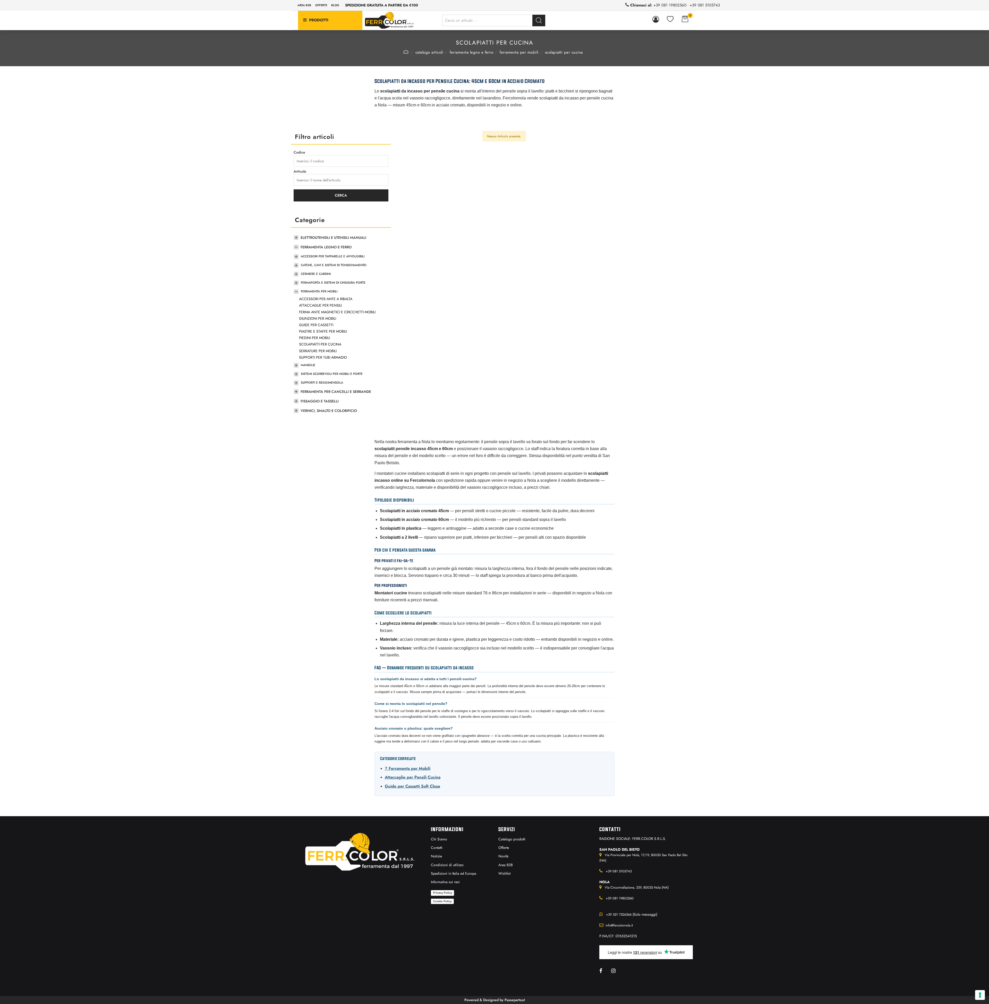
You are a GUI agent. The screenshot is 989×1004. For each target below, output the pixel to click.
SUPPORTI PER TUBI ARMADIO (323, 357)
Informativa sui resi (445, 881)
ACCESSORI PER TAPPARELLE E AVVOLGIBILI (332, 256)
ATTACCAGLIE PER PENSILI (320, 305)
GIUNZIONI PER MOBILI (317, 318)
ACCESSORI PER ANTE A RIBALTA (325, 298)
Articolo (300, 171)
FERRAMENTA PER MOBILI (519, 52)
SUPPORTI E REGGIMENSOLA (322, 382)
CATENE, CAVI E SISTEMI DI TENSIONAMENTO (333, 265)
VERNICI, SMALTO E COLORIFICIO (329, 410)
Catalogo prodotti (511, 839)
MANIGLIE (308, 365)
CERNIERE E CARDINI (316, 274)
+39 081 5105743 (705, 5)
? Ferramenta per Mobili (407, 768)
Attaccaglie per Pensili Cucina (412, 777)
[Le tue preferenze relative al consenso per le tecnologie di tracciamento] (980, 995)
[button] (538, 20)
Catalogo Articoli (429, 52)
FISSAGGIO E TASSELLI (320, 401)
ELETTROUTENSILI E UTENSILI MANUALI (333, 237)
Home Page (406, 51)
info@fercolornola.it (619, 925)
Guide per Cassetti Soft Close (412, 786)
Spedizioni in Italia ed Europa (453, 873)
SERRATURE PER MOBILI (318, 350)
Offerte (321, 5)
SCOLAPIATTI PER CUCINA (564, 52)
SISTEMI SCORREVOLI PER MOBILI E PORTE (332, 374)
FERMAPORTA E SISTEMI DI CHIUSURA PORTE (333, 282)
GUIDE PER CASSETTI (316, 324)
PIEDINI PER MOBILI (314, 337)
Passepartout (515, 999)
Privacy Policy (442, 893)
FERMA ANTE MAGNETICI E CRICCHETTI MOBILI (337, 312)
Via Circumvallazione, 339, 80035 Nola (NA (636, 887)
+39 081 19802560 (669, 5)
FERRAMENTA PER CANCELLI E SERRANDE (336, 391)
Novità (503, 856)
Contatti (436, 847)
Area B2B (304, 5)
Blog (335, 5)
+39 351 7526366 (619, 914)
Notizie (436, 856)
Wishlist (504, 873)
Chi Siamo (439, 839)
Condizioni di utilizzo (447, 864)
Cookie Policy (442, 901)
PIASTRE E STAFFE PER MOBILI (323, 331)
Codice (299, 152)
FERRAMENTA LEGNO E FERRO (471, 52)
